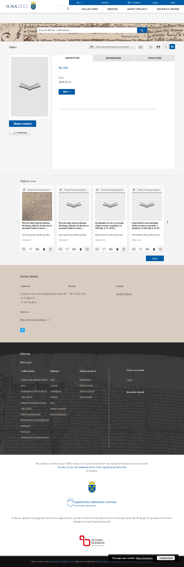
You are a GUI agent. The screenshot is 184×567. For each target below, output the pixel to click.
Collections (89, 9)
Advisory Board (87, 391)
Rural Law (25, 431)
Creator (54, 385)
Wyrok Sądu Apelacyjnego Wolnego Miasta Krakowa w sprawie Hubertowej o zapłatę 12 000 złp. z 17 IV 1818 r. (37, 225)
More (154, 258)
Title (52, 379)
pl (83, 2)
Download (21, 132)
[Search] (142, 30)
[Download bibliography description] (37, 249)
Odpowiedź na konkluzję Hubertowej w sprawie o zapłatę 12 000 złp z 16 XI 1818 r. (145, 225)
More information (144, 558)
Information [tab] (113, 58)
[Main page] (68, 8)
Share (155, 2)
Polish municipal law (31, 414)
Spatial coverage (58, 408)
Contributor (55, 391)
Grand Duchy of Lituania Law (35, 437)
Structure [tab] (155, 58)
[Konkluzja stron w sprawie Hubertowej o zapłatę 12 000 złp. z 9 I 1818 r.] (110, 204)
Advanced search (130, 36)
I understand (166, 558)
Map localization (58, 414)
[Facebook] (22, 330)
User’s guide (86, 396)
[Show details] (50, 249)
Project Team (86, 385)
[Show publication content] (44, 249)
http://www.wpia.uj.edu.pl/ (33, 319)
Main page (26, 362)
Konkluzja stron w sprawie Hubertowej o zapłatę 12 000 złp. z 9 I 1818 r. (109, 225)
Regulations (85, 379)
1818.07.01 (65, 82)
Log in (129, 380)
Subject (54, 396)
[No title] (29, 87)
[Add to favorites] (150, 46)
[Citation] (158, 46)
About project (137, 9)
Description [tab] (72, 58)
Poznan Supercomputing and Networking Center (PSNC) (124, 561)
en (172, 46)
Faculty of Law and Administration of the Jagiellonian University (92, 467)
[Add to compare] (140, 46)
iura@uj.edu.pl (124, 293)
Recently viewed (168, 9)
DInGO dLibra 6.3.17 (63, 561)
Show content (22, 124)
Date (52, 402)
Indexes (112, 9)
